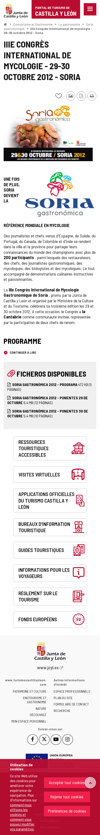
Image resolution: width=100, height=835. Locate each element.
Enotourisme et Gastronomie (33, 24)
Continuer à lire (22, 352)
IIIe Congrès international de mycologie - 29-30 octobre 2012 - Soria (48, 31)
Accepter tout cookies (67, 782)
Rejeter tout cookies (66, 796)
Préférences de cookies (67, 811)
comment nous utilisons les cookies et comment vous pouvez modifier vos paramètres (22, 816)
